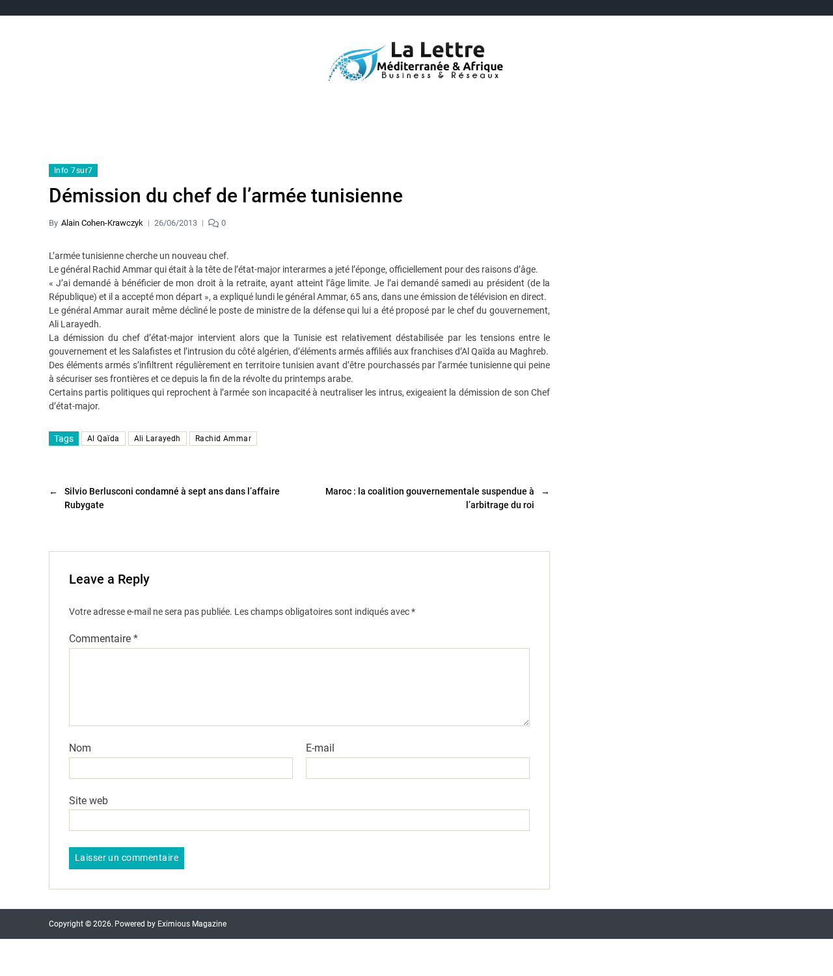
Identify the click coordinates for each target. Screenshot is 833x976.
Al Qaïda (103, 438)
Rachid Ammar (223, 438)
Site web (88, 800)
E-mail (320, 748)
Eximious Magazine (191, 924)
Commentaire (103, 639)
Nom (80, 748)
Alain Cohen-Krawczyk (102, 223)
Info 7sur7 (73, 170)
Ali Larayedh (157, 438)
